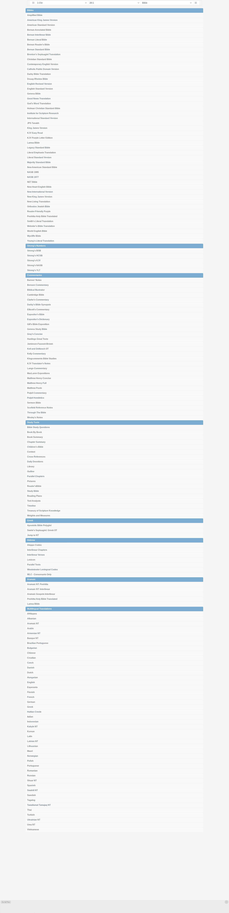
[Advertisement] (114, 873)
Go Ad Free (6, 902)
